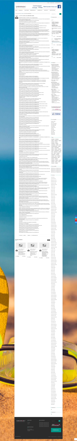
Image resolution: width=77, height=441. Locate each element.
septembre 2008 (53, 299)
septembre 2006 (53, 328)
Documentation (53, 124)
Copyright (28, 430)
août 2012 (52, 231)
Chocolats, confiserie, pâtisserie (56, 84)
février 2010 (52, 274)
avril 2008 (52, 306)
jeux (52, 153)
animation (53, 139)
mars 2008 (52, 308)
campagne (53, 143)
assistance (56, 140)
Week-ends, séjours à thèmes (56, 102)
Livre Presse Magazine (55, 69)
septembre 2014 (53, 194)
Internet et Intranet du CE (55, 76)
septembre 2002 (53, 398)
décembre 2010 (53, 260)
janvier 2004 (52, 375)
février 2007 (52, 321)
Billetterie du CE (54, 90)
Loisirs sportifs (53, 80)
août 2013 (52, 213)
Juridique (24, 235)
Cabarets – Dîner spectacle (55, 91)
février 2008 (52, 309)
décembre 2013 (53, 207)
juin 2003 (52, 385)
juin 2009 (52, 286)
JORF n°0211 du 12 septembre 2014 (56, 171)
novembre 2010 (53, 261)
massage (58, 153)
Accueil (48, 2)
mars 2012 (52, 238)
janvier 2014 (52, 206)
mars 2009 (52, 290)
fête (60, 150)
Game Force (54, 52)
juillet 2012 (52, 232)
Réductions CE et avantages (55, 70)
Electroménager (54, 67)
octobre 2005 (53, 344)
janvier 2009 (52, 293)
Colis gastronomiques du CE (55, 85)
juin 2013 (52, 216)
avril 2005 (52, 353)
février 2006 (52, 338)
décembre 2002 (53, 394)
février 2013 (52, 222)
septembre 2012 (53, 229)
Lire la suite (23, 256)
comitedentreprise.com (35, 235)
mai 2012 (52, 235)
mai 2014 (52, 200)
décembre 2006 (53, 324)
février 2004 (52, 373)
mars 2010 (52, 273)
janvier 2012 (52, 241)
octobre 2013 (53, 210)
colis (60, 144)
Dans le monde (53, 123)
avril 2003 (52, 388)
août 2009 (52, 283)
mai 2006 (52, 334)
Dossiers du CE (40, 10)
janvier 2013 (52, 223)
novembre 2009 (53, 279)
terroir (59, 161)
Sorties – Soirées (53, 89)
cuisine (52, 147)
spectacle (53, 161)
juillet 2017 (52, 187)
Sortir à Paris (53, 93)
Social (52, 132)
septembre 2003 (53, 381)
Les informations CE (57, 2)
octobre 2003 (53, 379)
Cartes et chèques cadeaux (55, 83)
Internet (52, 126)
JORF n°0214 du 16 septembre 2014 (21, 249)
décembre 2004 (53, 359)
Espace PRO (46, 10)
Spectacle (52, 133)
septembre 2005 (53, 346)
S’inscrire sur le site (54, 436)
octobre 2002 (53, 397)
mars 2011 (52, 255)
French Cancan (57, 150)
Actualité (52, 121)
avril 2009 (52, 289)
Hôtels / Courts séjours (55, 97)
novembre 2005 (53, 343)
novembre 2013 (53, 209)
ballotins (60, 140)
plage (58, 157)
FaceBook (28, 422)
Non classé (52, 130)
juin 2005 (52, 350)
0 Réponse (29, 235)
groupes (60, 151)
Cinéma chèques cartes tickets (56, 66)
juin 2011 (52, 251)
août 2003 (52, 382)
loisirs (54, 153)
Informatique (52, 125)
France (52, 150)
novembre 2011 (53, 244)
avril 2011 (52, 254)
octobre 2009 (53, 280)
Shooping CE (20, 10)
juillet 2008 (52, 302)
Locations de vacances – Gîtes (56, 98)
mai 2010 (52, 270)
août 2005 (52, 347)
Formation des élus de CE (55, 73)
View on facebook (59, 36)
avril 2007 (52, 318)
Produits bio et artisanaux (55, 87)
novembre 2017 (53, 181)
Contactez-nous (52, 2)
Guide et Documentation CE (55, 74)
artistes (52, 140)
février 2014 (52, 204)
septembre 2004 (53, 363)
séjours (56, 161)
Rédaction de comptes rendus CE (56, 77)
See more (57, 33)
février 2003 (52, 391)
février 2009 (52, 292)
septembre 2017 (53, 184)
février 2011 (52, 257)
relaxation (56, 158)
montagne (57, 154)
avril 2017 (52, 191)
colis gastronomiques (54, 146)
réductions (53, 160)
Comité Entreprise (55, 22)
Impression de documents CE (55, 75)
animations (56, 139)
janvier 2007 (52, 322)
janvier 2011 (52, 258)
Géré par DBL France (17, 436)
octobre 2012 (53, 228)
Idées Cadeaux (54, 86)
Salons (52, 131)
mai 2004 (52, 369)
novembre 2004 (53, 360)
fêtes (52, 151)
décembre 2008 (53, 295)
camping (57, 143)
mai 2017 (52, 190)
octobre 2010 (53, 263)
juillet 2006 (52, 331)
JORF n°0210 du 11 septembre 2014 (56, 172)
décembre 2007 (53, 312)
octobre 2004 (53, 362)
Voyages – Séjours (53, 94)
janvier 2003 (52, 392)
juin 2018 (52, 177)
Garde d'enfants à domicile (55, 68)
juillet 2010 (52, 267)
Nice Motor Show (55, 25)
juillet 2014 (52, 197)
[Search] (60, 14)
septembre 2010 (53, 264)
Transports (53, 101)
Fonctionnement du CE (54, 72)
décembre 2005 (53, 341)
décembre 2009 (53, 277)
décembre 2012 (53, 225)
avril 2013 (52, 219)
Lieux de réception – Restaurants (56, 92)
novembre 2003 (53, 378)
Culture (52, 122)
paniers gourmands (54, 157)
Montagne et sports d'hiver (55, 99)
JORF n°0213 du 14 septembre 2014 (33, 249)
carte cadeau (53, 144)
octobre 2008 (53, 298)
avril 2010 (52, 271)
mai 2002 (52, 404)
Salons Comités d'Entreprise (55, 78)
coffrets (57, 144)
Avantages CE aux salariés (55, 64)
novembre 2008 (53, 296)
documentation (57, 147)
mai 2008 (52, 305)
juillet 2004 (52, 366)
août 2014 (52, 196)
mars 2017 (52, 193)
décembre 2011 (53, 242)
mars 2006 (52, 337)
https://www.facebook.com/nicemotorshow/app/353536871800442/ (61, 42)
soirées (60, 160)
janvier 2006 (52, 340)
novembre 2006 (53, 325)
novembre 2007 (53, 314)
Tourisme (52, 134)
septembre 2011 (53, 247)
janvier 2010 (52, 276)
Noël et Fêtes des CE (54, 82)
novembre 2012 (53, 226)
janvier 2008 (52, 311)
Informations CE (32, 10)
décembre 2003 (53, 376)
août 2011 (52, 248)
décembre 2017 (53, 180)
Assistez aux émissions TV (55, 65)
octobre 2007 (53, 315)
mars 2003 (52, 389)
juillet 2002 (52, 401)
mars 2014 (52, 203)
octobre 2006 (53, 327)
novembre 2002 (53, 395)
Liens (51, 128)
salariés (57, 160)
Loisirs (52, 129)
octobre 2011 (53, 245)
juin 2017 (52, 188)
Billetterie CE (27, 10)
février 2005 (52, 356)
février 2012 (52, 239)
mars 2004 (52, 372)
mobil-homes (53, 154)
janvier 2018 (52, 178)
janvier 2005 (52, 357)
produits (53, 158)
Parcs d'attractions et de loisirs (56, 100)
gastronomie (55, 151)
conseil (59, 146)
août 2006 (52, 330)
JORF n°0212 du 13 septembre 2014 (45, 249)
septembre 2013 (53, 212)
